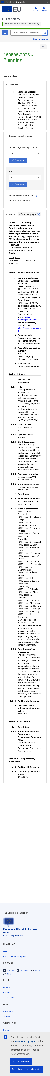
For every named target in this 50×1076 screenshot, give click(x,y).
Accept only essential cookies (26, 1069)
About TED (8, 1011)
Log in (35, 11)
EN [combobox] (12, 153)
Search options (40, 39)
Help (5, 951)
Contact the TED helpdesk (14, 956)
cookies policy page (25, 1041)
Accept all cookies (21, 1061)
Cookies (6, 992)
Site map (7, 1016)
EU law (6, 1030)
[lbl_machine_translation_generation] (36, 196)
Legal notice (8, 987)
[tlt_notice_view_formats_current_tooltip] (38, 214)
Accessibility (8, 998)
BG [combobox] (12, 177)
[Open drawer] (7, 68)
